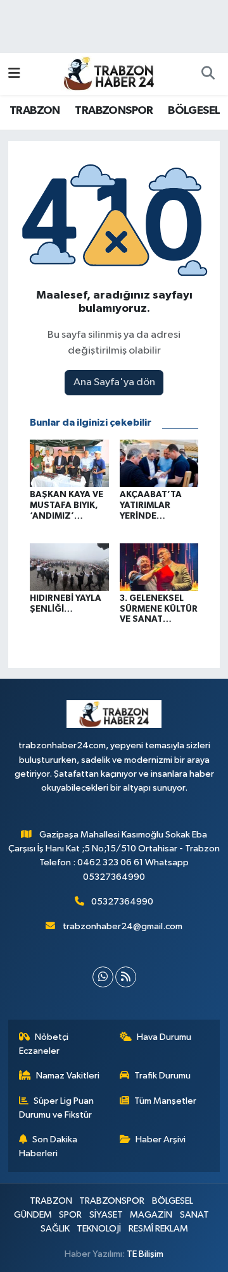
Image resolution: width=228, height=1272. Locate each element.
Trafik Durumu (162, 1075)
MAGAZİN (151, 1215)
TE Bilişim (145, 1254)
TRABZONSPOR (114, 110)
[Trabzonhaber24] (108, 73)
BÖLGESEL (194, 110)
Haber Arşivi (161, 1139)
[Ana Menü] (14, 73)
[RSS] (125, 976)
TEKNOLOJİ (99, 1228)
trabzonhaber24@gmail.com (122, 926)
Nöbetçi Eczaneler (44, 1044)
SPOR (70, 1215)
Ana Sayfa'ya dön (114, 382)
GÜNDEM (33, 1215)
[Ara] (208, 74)
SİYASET (106, 1215)
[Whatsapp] (102, 976)
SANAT (194, 1215)
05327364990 (122, 901)
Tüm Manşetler (165, 1101)
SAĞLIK (55, 1228)
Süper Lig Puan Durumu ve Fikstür (56, 1108)
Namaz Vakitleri (67, 1075)
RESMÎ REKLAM (158, 1228)
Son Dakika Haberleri (48, 1146)
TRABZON (35, 110)
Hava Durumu (164, 1037)
